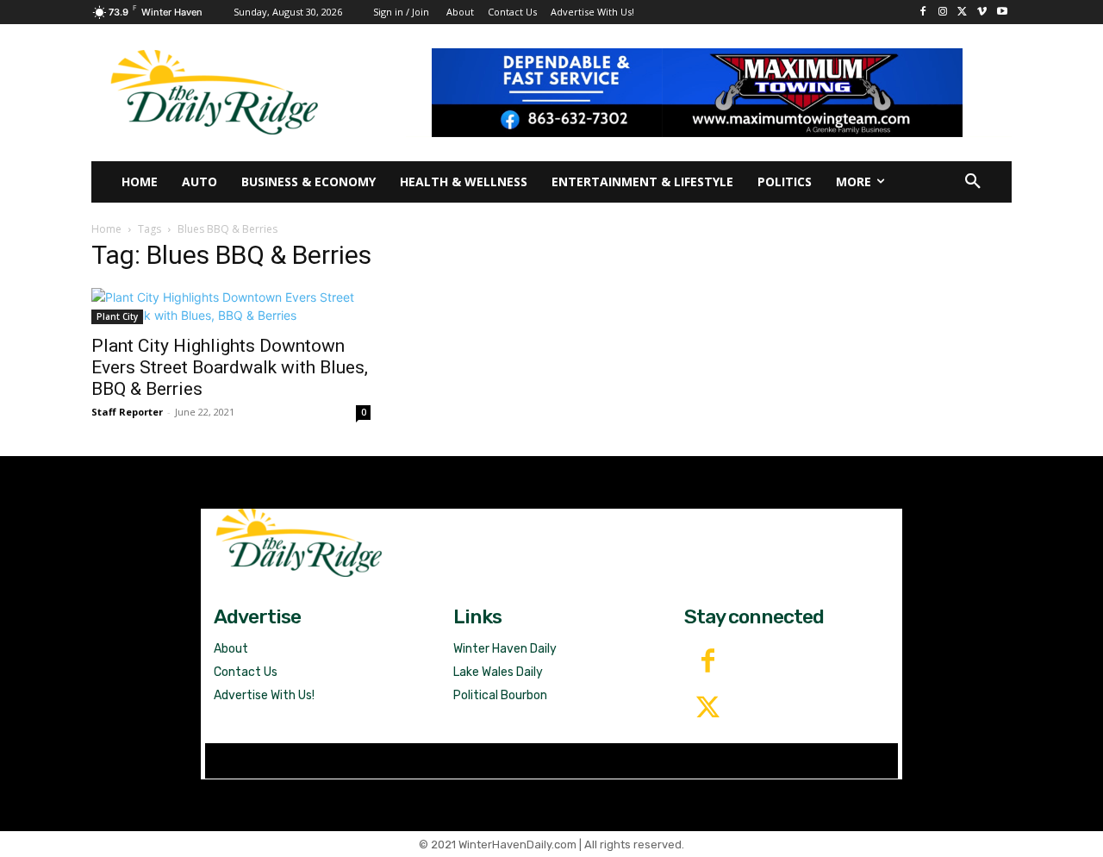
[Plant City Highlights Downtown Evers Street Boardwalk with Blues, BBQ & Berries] (231, 306)
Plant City (117, 316)
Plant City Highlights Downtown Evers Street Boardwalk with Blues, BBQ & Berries (229, 367)
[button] (973, 182)
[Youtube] (1002, 12)
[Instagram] (943, 12)
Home (106, 229)
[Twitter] (707, 708)
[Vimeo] (982, 12)
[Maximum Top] (709, 92)
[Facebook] (923, 12)
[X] (963, 12)
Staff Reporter (127, 411)
